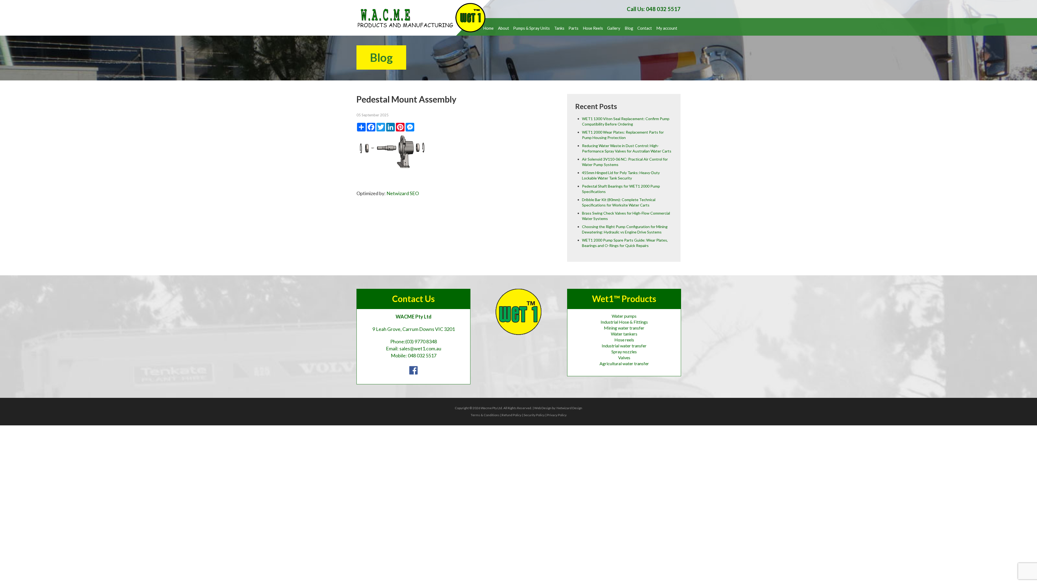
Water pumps (624, 315)
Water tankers (624, 333)
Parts (573, 28)
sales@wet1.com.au (420, 348)
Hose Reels (593, 28)
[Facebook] (413, 370)
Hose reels (624, 339)
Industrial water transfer (624, 345)
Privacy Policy (557, 415)
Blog (629, 28)
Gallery (613, 28)
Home (488, 28)
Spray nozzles (624, 351)
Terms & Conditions (485, 415)
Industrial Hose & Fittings (624, 321)
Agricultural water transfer (624, 363)
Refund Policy (511, 415)
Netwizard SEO (402, 193)
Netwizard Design (569, 408)
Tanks (559, 28)
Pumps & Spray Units (531, 28)
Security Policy (534, 415)
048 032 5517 (422, 355)
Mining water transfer (624, 327)
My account (666, 28)
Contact (644, 28)
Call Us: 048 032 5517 (654, 9)
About (503, 28)
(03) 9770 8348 (421, 341)
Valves (624, 357)
